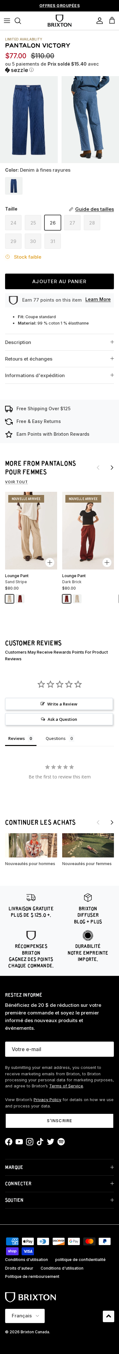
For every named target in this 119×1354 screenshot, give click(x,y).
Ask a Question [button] (62, 719)
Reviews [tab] (16, 738)
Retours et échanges (28, 359)
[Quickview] (50, 562)
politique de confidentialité (80, 1259)
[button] (59, 67)
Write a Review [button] (62, 704)
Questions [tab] (56, 738)
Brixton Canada (35, 1331)
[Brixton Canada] (59, 21)
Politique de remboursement (32, 1276)
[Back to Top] (108, 1316)
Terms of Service (66, 1086)
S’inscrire (59, 1120)
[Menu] (7, 21)
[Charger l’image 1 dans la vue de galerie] (29, 119)
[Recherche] (21, 21)
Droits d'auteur (19, 1268)
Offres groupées (59, 5)
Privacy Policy (47, 1099)
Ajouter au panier (59, 281)
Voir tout (16, 482)
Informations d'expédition (35, 375)
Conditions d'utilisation (26, 1259)
